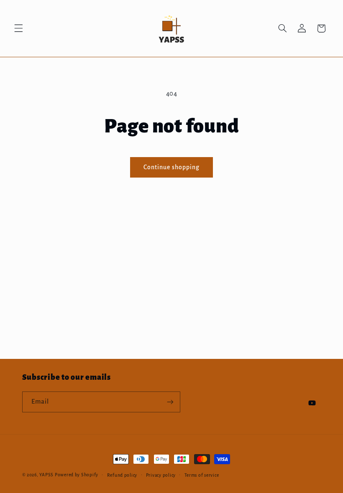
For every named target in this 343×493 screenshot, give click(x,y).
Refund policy (122, 475)
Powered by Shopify (76, 475)
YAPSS (46, 475)
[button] (18, 28)
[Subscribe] (169, 401)
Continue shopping (171, 167)
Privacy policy (161, 475)
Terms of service (201, 475)
